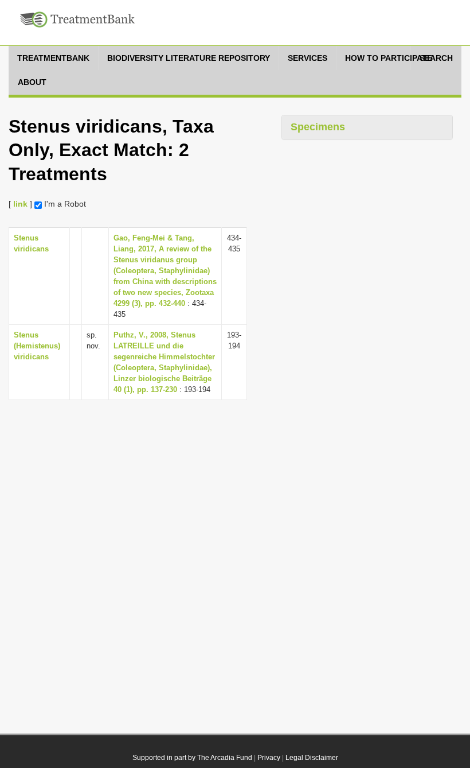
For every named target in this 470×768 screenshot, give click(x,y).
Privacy (268, 758)
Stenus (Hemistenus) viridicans (37, 346)
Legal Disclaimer (311, 758)
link (20, 203)
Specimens (318, 127)
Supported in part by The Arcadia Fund (192, 758)
